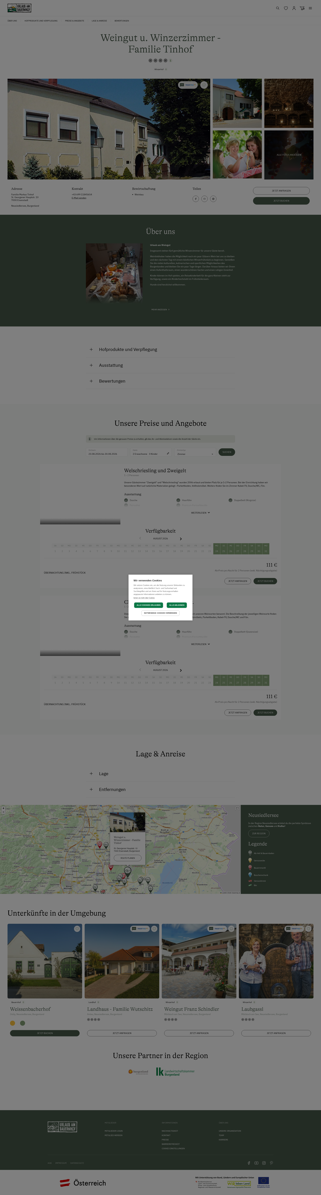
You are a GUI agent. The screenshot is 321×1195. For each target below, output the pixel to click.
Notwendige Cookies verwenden (160, 613)
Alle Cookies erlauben (148, 605)
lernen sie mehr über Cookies (144, 598)
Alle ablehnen (176, 605)
